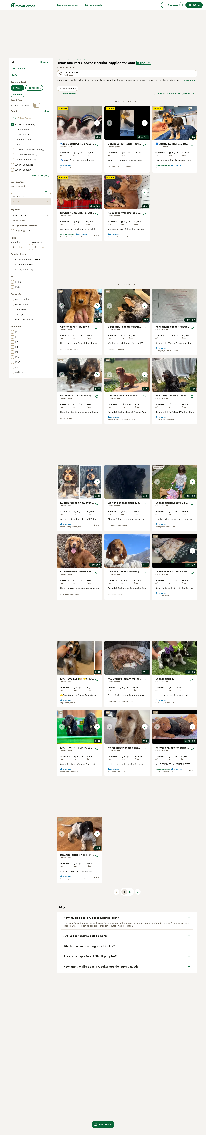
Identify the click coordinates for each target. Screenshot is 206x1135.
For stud (17, 94)
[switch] (36, 105)
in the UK (143, 63)
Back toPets (18, 68)
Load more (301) (40, 175)
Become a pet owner (67, 5)
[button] (79, 123)
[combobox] (27, 191)
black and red (69, 88)
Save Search (69, 93)
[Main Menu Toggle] (5, 5)
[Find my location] (46, 191)
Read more (189, 80)
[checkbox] (12, 124)
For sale (17, 88)
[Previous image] (62, 123)
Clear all (44, 62)
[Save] (97, 145)
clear (46, 111)
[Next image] (97, 123)
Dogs (14, 75)
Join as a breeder (94, 5)
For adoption (34, 88)
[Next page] (138, 892)
